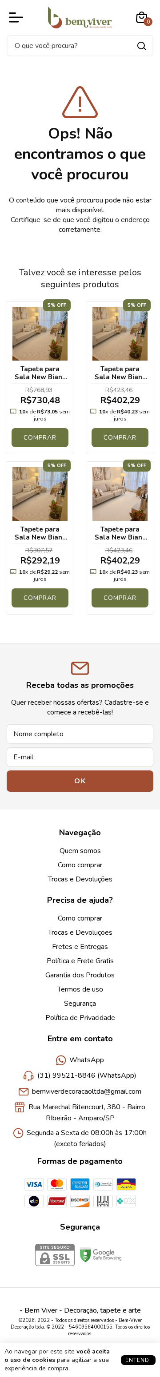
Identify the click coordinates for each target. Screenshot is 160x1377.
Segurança (80, 1003)
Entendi (138, 1360)
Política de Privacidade (80, 1018)
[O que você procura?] (142, 46)
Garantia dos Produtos (80, 975)
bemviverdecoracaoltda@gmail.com (86, 1091)
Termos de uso (80, 989)
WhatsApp (86, 1060)
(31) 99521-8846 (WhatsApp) (86, 1076)
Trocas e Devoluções (80, 879)
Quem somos (80, 851)
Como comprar (80, 865)
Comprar (40, 437)
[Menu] (18, 17)
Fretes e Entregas (80, 947)
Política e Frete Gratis (80, 961)
